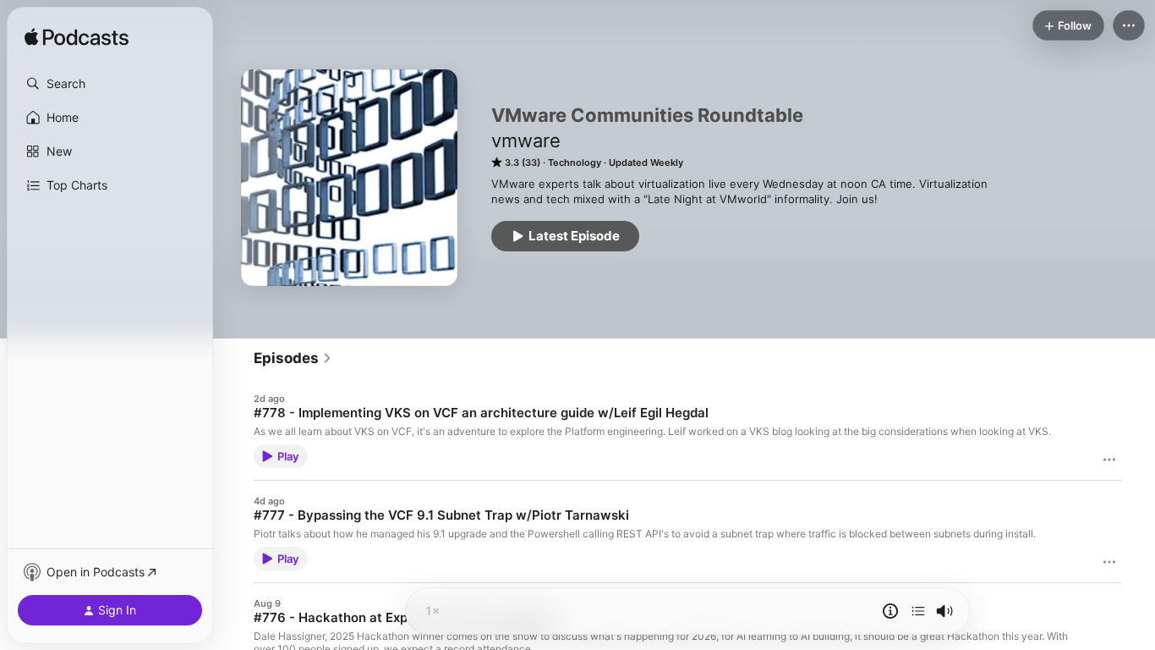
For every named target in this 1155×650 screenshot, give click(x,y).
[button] (110, 83)
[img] (77, 38)
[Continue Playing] (918, 611)
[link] (293, 358)
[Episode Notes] (890, 611)
